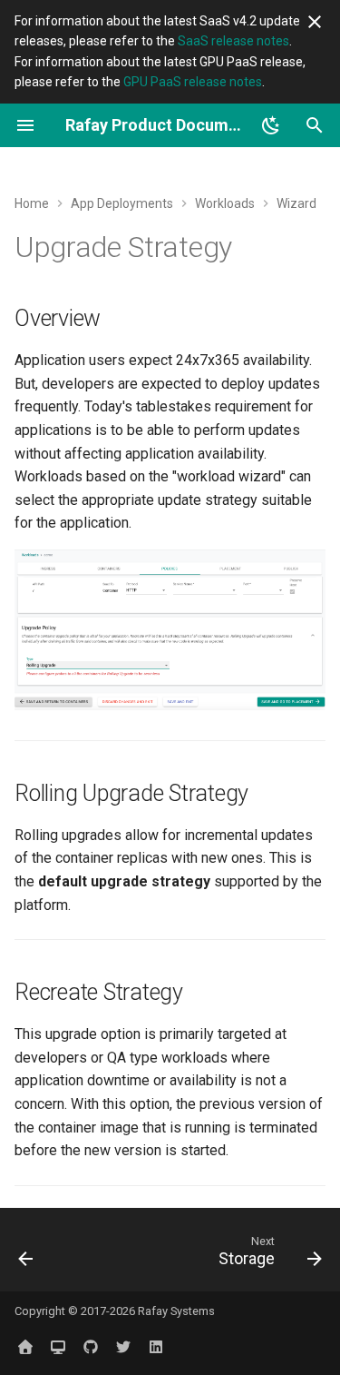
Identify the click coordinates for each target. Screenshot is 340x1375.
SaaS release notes (233, 41)
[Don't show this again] (314, 22)
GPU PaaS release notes (192, 81)
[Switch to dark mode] (271, 125)
